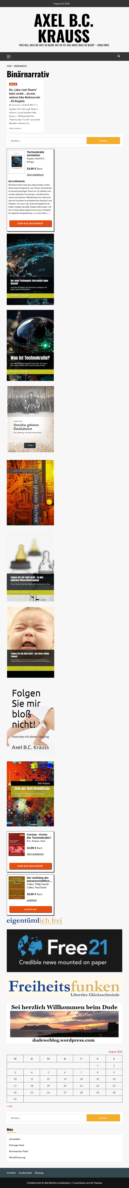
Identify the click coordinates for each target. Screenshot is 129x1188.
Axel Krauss (16, 105)
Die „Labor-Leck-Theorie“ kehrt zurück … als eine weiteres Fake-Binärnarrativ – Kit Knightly (24, 95)
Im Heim (11, 1172)
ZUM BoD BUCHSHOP (30, 223)
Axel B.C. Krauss (64, 27)
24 (15, 1092)
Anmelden (14, 1139)
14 (81, 1078)
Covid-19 (13, 84)
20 (65, 1085)
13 (65, 1078)
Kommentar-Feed (18, 1151)
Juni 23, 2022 (29, 105)
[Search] (119, 56)
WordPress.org (17, 1157)
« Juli (9, 1106)
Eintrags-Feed (16, 1145)
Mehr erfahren (15, 128)
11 (31, 1078)
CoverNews (79, 1182)
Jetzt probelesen (35, 174)
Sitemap (39, 1172)
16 (114, 1078)
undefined (32, 900)
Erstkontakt (25, 1172)
